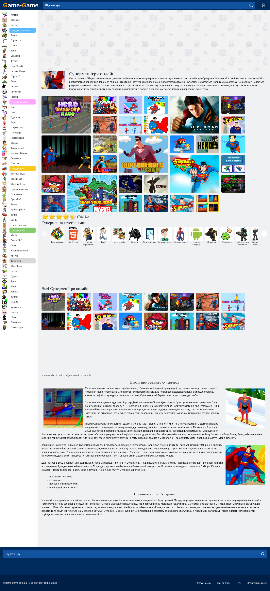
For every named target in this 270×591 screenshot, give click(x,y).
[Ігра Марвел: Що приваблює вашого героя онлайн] (92, 193)
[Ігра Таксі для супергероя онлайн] (105, 144)
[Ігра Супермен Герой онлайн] (66, 154)
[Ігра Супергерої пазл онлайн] (143, 154)
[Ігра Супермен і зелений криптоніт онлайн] (194, 174)
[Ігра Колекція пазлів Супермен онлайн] (156, 203)
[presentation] (44, 234)
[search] (251, 5)
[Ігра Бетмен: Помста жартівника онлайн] (130, 184)
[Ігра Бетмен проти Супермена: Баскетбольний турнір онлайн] (105, 125)
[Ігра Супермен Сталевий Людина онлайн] (207, 203)
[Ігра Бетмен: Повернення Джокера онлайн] (233, 184)
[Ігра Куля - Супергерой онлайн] (130, 125)
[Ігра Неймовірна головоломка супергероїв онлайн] (105, 164)
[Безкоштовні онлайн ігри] (21, 5)
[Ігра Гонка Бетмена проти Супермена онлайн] (233, 105)
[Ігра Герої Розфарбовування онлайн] (233, 164)
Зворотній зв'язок (257, 583)
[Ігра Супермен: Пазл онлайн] (53, 203)
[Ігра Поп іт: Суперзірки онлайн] (53, 184)
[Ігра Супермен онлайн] (233, 125)
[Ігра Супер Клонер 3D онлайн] (130, 105)
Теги (238, 583)
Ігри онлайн (223, 583)
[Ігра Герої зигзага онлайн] (207, 144)
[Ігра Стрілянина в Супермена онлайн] (182, 144)
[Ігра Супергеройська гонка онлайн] (156, 105)
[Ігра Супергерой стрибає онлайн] (105, 105)
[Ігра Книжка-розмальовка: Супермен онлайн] (156, 125)
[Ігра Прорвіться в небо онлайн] (233, 144)
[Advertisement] (98, 40)
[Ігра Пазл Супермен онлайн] (182, 203)
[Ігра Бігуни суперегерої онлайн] (130, 203)
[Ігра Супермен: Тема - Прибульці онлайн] (156, 184)
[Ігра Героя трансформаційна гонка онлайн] (66, 115)
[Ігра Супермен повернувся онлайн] (194, 115)
